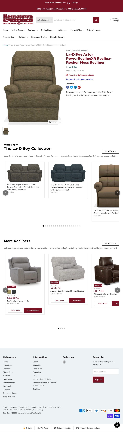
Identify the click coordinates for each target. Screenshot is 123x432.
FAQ (35, 376)
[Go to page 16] (73, 226)
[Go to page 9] (59, 226)
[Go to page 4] (49, 226)
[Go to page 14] (69, 226)
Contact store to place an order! (79, 79)
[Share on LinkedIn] (75, 87)
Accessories (8, 37)
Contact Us (37, 369)
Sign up (98, 379)
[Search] (96, 20)
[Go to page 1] (43, 226)
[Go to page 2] (45, 226)
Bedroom (32, 30)
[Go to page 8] (57, 226)
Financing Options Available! (81, 75)
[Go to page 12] (65, 226)
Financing (37, 372)
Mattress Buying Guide (42, 379)
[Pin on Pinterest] (79, 87)
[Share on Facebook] (67, 87)
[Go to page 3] (47, 226)
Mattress (62, 30)
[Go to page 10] (61, 226)
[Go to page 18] (77, 226)
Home (5, 30)
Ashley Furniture (13, 303)
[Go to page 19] (79, 226)
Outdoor (23, 37)
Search (35, 362)
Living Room (17, 30)
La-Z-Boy (73, 67)
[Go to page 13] (67, 226)
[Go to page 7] (55, 226)
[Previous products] (5, 193)
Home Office (76, 30)
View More (109, 151)
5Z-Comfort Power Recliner (19, 301)
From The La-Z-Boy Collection (78, 50)
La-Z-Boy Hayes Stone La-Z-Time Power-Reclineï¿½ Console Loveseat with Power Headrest (23, 187)
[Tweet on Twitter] (71, 87)
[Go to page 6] (53, 226)
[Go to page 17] (75, 226)
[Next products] (117, 193)
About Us (36, 365)
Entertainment (93, 30)
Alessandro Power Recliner (105, 294)
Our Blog (36, 389)
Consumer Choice (39, 37)
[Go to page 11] (63, 226)
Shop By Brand (57, 37)
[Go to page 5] (51, 226)
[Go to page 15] (71, 226)
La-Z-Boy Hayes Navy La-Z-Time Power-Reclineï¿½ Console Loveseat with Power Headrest (66, 187)
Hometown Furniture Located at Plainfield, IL (18, 410)
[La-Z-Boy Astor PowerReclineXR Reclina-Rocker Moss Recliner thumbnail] (6, 131)
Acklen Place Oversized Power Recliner (67, 291)
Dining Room (47, 30)
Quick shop (15, 310)
